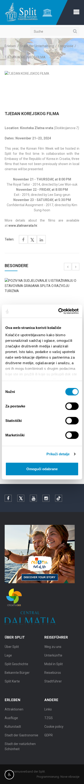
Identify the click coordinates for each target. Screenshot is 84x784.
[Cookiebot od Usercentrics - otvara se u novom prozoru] (59, 311)
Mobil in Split (53, 664)
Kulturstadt (13, 726)
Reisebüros (52, 673)
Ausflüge (11, 718)
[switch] (72, 406)
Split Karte (12, 681)
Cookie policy (53, 726)
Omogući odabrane (42, 469)
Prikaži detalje (58, 454)
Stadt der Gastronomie (21, 735)
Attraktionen (14, 709)
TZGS (48, 718)
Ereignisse (65, 46)
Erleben (10, 46)
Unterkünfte (53, 655)
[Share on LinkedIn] (41, 239)
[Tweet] (32, 240)
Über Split (12, 647)
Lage (8, 655)
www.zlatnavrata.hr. (23, 225)
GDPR (48, 735)
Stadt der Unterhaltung (37, 46)
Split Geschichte (16, 664)
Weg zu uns (52, 647)
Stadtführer (53, 681)
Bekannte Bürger (17, 673)
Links (48, 709)
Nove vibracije (69, 776)
